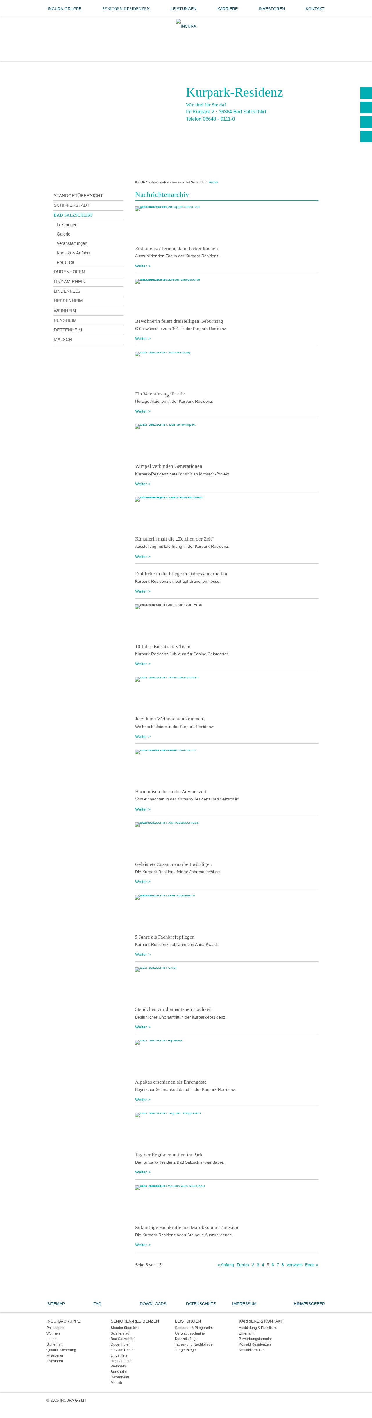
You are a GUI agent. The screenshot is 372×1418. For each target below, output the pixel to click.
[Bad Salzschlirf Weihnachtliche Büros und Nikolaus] (226, 767)
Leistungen (183, 8)
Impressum (244, 1303)
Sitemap (56, 1303)
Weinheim (65, 310)
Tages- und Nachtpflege (194, 1344)
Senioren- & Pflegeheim (194, 1328)
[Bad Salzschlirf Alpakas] (226, 1057)
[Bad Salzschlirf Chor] (226, 984)
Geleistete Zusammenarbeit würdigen (173, 864)
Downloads (153, 1303)
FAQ (97, 1303)
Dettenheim (68, 329)
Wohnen (53, 1333)
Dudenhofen (69, 271)
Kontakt (315, 8)
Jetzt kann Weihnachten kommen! (170, 719)
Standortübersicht (78, 195)
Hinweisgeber (309, 1303)
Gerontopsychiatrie (190, 1333)
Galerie (63, 233)
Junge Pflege (185, 1350)
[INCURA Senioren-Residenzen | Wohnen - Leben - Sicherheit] (186, 26)
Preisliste (65, 262)
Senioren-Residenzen (126, 9)
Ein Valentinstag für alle (160, 394)
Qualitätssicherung (61, 1350)
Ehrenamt (246, 1333)
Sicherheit (54, 1344)
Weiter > (143, 266)
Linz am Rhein (69, 281)
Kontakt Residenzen (255, 1344)
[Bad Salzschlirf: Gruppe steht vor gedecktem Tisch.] (226, 223)
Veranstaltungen (72, 243)
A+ (366, 107)
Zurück (243, 1264)
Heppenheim (68, 300)
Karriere (227, 8)
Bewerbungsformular (255, 1339)
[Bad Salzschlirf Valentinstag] (226, 369)
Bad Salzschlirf (195, 182)
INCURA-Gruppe (64, 8)
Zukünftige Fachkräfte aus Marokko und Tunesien (186, 1227)
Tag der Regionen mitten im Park (169, 1154)
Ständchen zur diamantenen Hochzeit (173, 1009)
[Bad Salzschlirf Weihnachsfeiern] (226, 694)
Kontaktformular (251, 1350)
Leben (51, 1339)
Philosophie (55, 1328)
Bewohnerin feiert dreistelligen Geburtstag (179, 321)
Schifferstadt (72, 205)
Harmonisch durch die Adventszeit (170, 791)
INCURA (141, 182)
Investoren (272, 8)
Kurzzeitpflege (186, 1339)
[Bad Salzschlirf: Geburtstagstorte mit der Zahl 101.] (226, 296)
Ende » (311, 1264)
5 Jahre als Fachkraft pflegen (165, 937)
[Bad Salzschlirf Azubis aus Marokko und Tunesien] (226, 1202)
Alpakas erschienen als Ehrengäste (171, 1082)
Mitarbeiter (54, 1355)
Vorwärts (295, 1264)
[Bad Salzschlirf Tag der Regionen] (226, 1130)
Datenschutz (201, 1303)
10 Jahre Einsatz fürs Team (162, 646)
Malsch (63, 339)
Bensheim (65, 320)
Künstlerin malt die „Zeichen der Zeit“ (174, 539)
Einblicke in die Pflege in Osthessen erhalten (181, 574)
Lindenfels (67, 291)
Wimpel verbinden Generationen (168, 466)
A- (366, 136)
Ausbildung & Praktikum (258, 1328)
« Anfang (226, 1264)
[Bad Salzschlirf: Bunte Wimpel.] (226, 441)
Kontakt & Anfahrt (73, 252)
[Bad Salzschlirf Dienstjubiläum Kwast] (226, 912)
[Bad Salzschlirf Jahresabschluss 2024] (226, 839)
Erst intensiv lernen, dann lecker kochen (176, 248)
